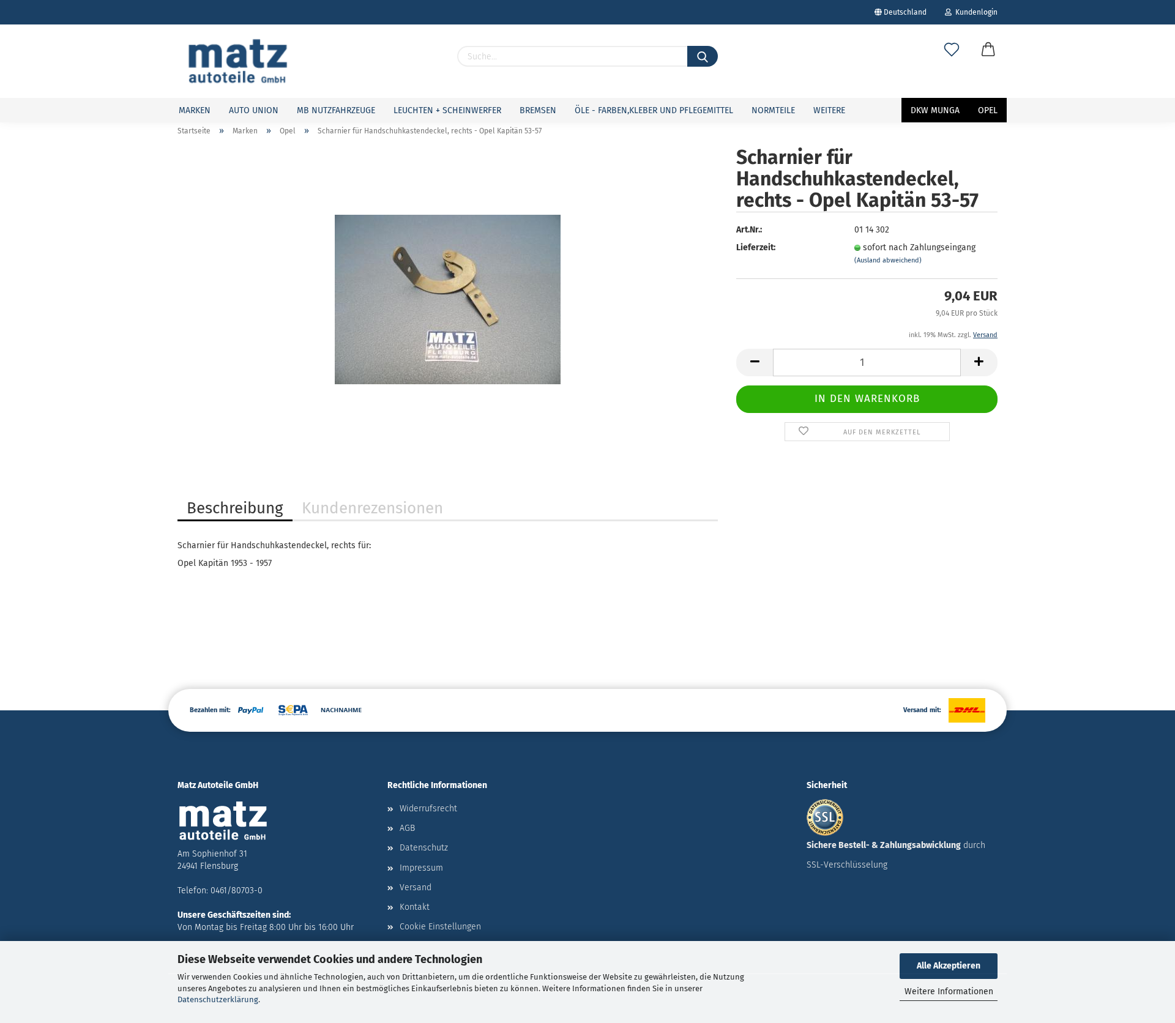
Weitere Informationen (949, 991)
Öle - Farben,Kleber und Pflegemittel (654, 110)
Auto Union (253, 110)
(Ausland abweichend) (888, 260)
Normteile (773, 110)
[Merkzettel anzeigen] (951, 62)
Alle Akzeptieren (948, 966)
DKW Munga (935, 110)
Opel (988, 110)
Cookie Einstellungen (440, 926)
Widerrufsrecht (428, 808)
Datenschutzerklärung (217, 999)
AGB (407, 828)
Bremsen (538, 110)
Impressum (421, 868)
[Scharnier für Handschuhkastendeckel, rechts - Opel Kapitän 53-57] (448, 299)
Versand (415, 887)
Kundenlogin (975, 12)
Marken (195, 110)
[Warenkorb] (988, 62)
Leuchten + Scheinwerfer (447, 110)
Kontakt (415, 907)
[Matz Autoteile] (238, 61)
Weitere (829, 110)
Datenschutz (424, 848)
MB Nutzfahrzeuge (336, 110)
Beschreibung (235, 508)
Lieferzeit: (755, 247)
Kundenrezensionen (372, 508)
